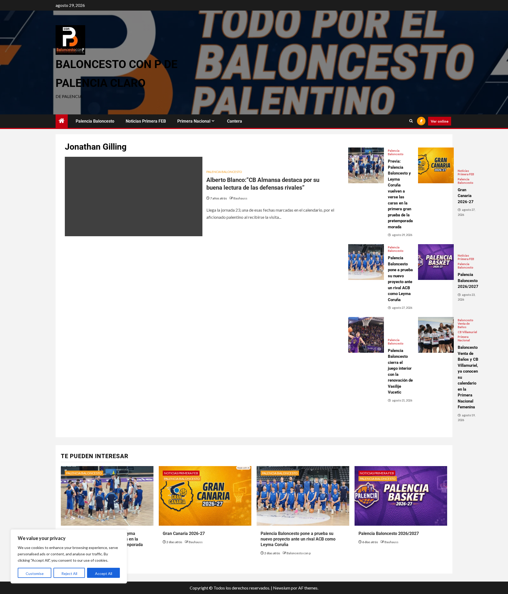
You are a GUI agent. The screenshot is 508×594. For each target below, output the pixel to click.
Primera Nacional (193, 121)
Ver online (439, 121)
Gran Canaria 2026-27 (184, 533)
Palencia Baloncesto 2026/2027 (389, 533)
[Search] (411, 121)
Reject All (69, 573)
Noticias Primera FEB (146, 121)
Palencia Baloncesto (95, 121)
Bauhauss (240, 198)
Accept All (103, 573)
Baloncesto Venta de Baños (465, 323)
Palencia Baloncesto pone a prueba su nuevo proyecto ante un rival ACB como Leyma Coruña (298, 539)
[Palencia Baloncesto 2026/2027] (436, 262)
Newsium (281, 587)
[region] (69, 556)
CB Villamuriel (467, 332)
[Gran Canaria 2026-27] (436, 165)
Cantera (234, 121)
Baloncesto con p (299, 553)
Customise (35, 573)
